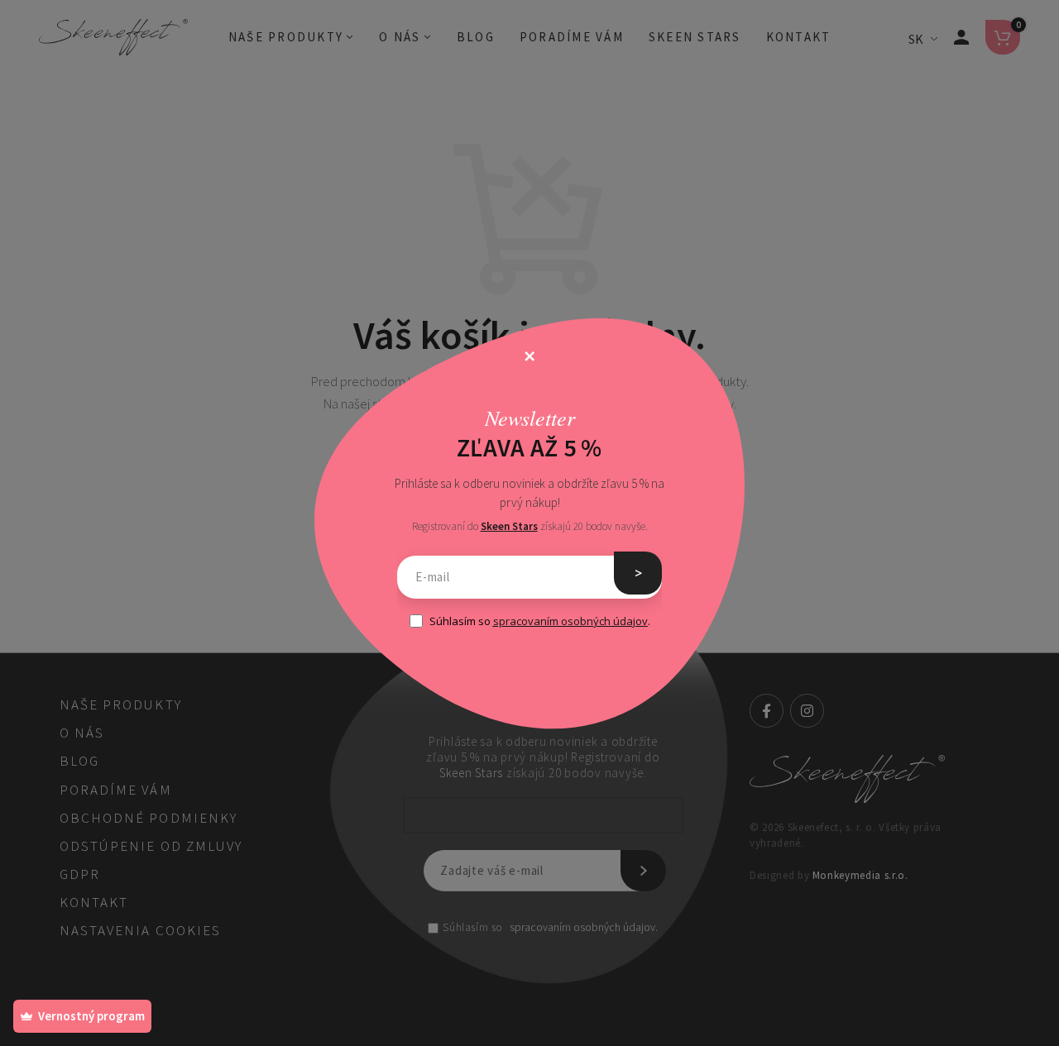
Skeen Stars (509, 526)
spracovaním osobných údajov (570, 621)
